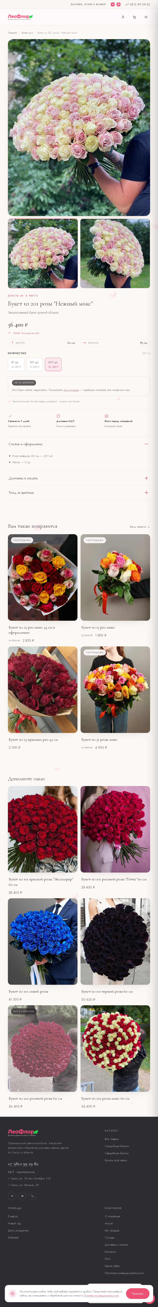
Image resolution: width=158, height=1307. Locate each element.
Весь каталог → (140, 527)
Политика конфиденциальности (124, 1273)
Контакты (110, 1252)
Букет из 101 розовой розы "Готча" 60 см (114, 879)
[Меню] (146, 17)
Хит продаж (112, 1230)
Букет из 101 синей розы (28, 991)
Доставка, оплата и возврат (88, 4)
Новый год (14, 1223)
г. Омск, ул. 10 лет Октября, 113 (29, 1178)
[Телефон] (33, 1196)
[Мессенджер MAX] (118, 4)
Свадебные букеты (117, 1153)
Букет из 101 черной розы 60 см (107, 991)
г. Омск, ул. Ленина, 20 (23, 1185)
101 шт (35, 364)
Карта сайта (112, 1266)
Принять (138, 1293)
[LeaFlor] (20, 17)
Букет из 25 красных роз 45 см (33, 739)
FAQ (107, 1259)
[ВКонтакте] (113, 4)
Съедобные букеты (117, 1146)
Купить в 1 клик (37, 615)
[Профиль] (123, 17)
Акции (109, 1223)
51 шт (16, 364)
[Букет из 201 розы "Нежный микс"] (43, 253)
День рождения (18, 1230)
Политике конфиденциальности (101, 1295)
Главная (12, 33)
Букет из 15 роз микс (98, 627)
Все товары (112, 1139)
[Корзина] (134, 17)
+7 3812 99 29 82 (137, 4)
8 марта (13, 1216)
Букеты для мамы (116, 1160)
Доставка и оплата (116, 1245)
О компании (112, 1216)
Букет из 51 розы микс (99, 739)
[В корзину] (69, 614)
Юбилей (13, 1237)
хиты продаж (71, 390)
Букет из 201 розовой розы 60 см (35, 1098)
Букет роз (27, 33)
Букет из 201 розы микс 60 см (105, 1098)
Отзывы (109, 1237)
